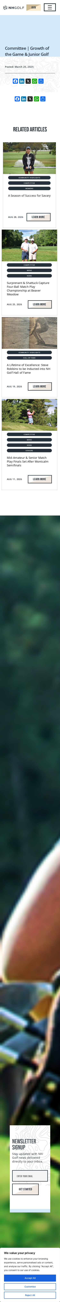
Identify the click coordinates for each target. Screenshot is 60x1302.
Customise (30, 1286)
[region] (30, 1275)
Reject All (30, 1295)
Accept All (30, 1278)
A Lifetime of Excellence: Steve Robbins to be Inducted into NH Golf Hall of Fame (28, 368)
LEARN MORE (38, 217)
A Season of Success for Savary (29, 195)
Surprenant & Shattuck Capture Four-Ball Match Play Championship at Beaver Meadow (28, 288)
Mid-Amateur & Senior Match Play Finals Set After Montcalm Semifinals (27, 461)
